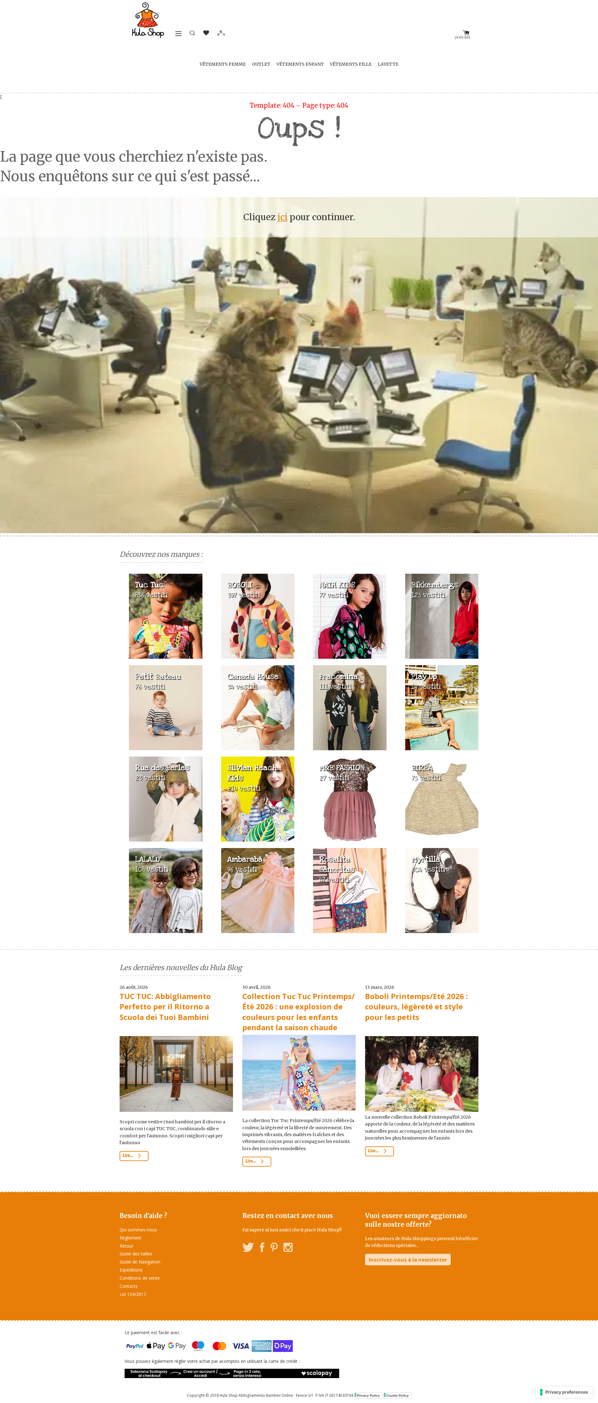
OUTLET (261, 64)
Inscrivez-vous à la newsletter (408, 1259)
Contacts (129, 1286)
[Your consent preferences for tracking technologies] (564, 1392)
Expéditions (131, 1270)
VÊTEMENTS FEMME (223, 64)
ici (282, 217)
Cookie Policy (397, 1395)
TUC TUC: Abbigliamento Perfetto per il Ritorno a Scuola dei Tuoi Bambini (165, 1006)
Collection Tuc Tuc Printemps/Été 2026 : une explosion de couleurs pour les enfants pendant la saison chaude (298, 1012)
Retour (126, 1246)
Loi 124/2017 (133, 1294)
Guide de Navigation (140, 1262)
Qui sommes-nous (138, 1230)
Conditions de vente (140, 1278)
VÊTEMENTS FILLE (351, 64)
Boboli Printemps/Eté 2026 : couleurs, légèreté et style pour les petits (416, 1006)
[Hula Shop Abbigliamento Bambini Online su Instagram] (287, 1248)
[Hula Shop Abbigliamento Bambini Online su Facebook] (262, 1248)
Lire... (128, 1156)
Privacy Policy (368, 1395)
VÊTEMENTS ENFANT (300, 64)
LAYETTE (388, 64)
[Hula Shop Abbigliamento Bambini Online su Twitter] (248, 1248)
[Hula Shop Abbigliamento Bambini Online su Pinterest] (274, 1248)
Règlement (130, 1238)
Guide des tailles (136, 1254)
